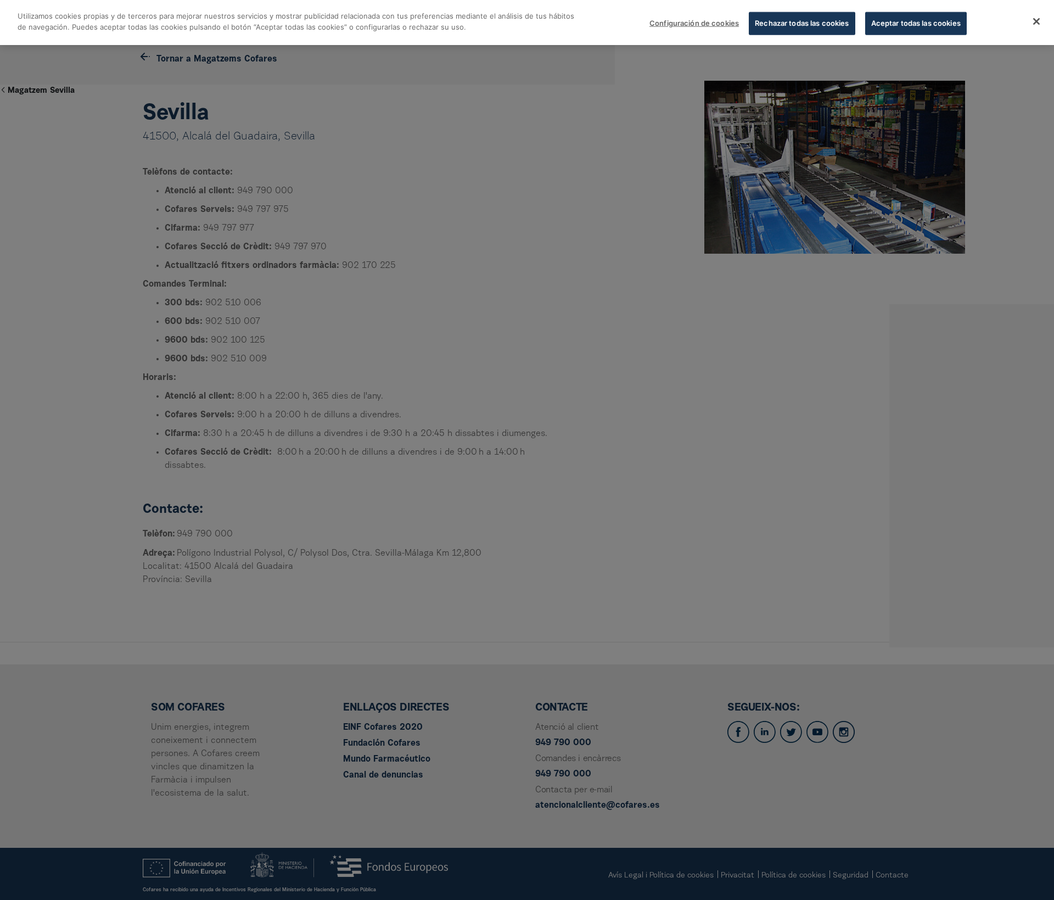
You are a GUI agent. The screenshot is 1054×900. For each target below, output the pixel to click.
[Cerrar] (1036, 21)
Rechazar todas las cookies (802, 23)
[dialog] (527, 22)
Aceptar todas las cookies (916, 23)
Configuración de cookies (694, 23)
